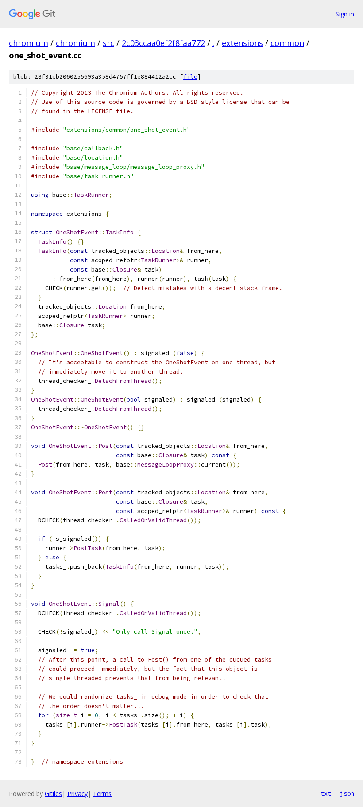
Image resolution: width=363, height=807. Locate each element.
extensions (242, 43)
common (287, 43)
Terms (102, 793)
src (108, 43)
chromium (28, 43)
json (347, 793)
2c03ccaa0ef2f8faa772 (163, 43)
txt (326, 793)
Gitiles (53, 793)
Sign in (345, 14)
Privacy (77, 793)
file (190, 76)
